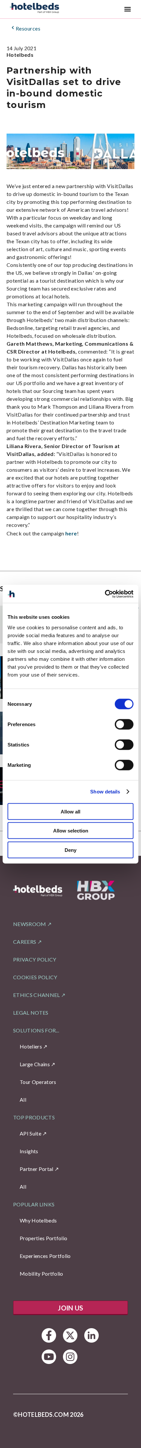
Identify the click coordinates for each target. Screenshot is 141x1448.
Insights (29, 1151)
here (71, 533)
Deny (70, 850)
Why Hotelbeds (38, 1220)
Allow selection (70, 830)
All (23, 1099)
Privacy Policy (34, 959)
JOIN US (70, 1308)
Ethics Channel (36, 995)
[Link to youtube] (49, 1357)
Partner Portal (36, 1169)
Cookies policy (35, 977)
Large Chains (35, 1064)
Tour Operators (38, 1082)
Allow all (70, 811)
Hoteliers (31, 1046)
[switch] (124, 724)
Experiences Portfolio (45, 1256)
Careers (24, 942)
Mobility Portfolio (41, 1273)
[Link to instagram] (70, 1357)
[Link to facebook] (49, 1335)
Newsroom (29, 924)
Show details (105, 791)
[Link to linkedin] (91, 1335)
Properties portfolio (43, 1238)
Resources (28, 28)
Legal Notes (31, 1012)
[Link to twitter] (70, 1335)
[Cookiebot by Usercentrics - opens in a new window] (104, 594)
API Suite (30, 1133)
